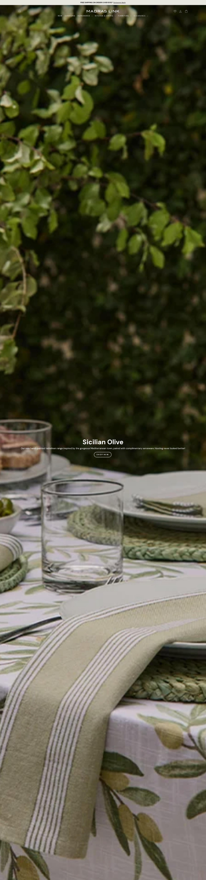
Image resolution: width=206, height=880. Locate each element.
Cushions (70, 16)
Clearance (140, 16)
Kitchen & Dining (104, 16)
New (60, 16)
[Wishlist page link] (175, 11)
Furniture (124, 16)
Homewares (84, 16)
